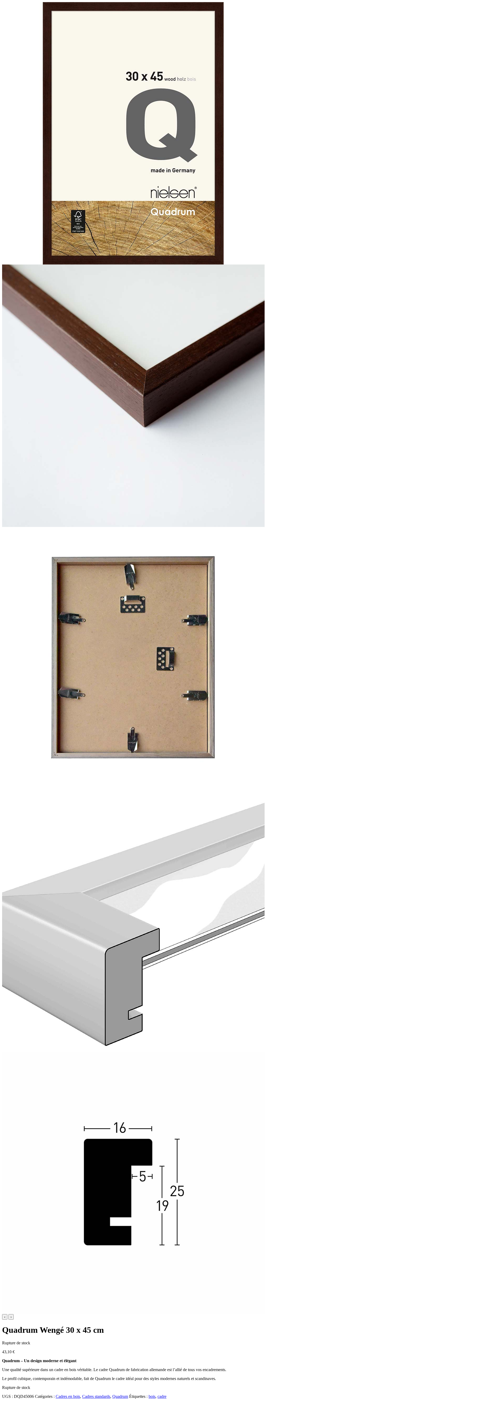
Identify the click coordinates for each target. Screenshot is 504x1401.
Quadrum (120, 1396)
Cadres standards (96, 1396)
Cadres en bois (68, 1396)
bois (152, 1396)
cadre (162, 1396)
